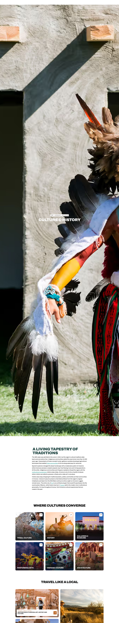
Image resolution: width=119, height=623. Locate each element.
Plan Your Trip (63, 2)
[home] (12, 2)
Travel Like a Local (73, 2)
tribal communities (52, 463)
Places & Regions (46, 2)
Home (52, 215)
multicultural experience (39, 472)
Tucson (62, 485)
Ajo (52, 483)
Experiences (55, 2)
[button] (46, 2)
